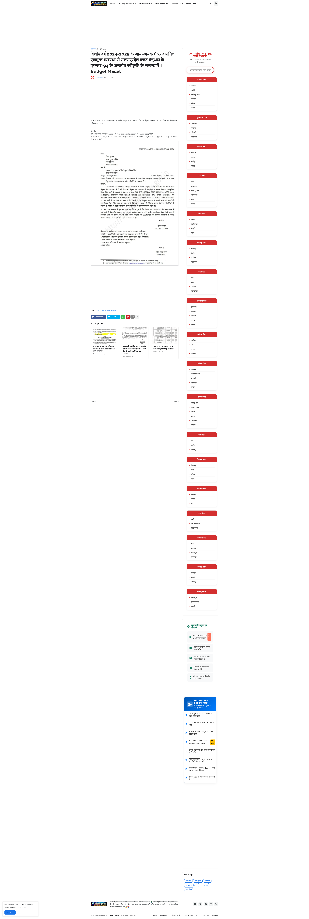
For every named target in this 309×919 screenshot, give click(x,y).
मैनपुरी (193, 228)
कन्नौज (193, 425)
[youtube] (206, 904)
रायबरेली (193, 99)
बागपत (193, 204)
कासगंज (193, 353)
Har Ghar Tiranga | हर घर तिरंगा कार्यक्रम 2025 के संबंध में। (164, 347)
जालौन (193, 445)
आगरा (193, 219)
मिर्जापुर (193, 573)
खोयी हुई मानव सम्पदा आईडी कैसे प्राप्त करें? (200, 715)
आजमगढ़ (194, 494)
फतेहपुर (193, 128)
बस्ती (192, 519)
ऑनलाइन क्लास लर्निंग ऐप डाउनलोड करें (201, 677)
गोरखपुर (193, 249)
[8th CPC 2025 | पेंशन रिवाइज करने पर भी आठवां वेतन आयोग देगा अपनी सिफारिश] (104, 335)
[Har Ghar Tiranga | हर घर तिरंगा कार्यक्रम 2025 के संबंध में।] (164, 335)
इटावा (193, 416)
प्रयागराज (194, 123)
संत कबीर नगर (195, 523)
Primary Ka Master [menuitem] (126, 3)
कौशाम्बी (193, 132)
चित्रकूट (194, 465)
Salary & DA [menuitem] (177, 3)
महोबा (192, 479)
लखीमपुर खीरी (195, 94)
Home (154, 915)
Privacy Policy (176, 915)
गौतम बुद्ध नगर (195, 190)
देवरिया (193, 253)
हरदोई (193, 90)
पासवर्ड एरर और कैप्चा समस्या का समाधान (201, 742)
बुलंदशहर (194, 186)
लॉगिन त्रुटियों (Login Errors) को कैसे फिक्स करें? (201, 760)
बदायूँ (192, 282)
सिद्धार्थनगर (194, 528)
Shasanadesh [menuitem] (144, 3)
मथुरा (192, 233)
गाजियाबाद (194, 195)
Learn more (22, 907)
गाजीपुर (193, 161)
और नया (94, 401)
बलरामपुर (194, 553)
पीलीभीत (193, 286)
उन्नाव (193, 108)
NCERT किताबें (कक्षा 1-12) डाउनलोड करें (201, 637)
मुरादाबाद (193, 307)
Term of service (191, 915)
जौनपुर (193, 166)
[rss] (216, 904)
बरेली (192, 278)
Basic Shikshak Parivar (110, 915)
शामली (193, 606)
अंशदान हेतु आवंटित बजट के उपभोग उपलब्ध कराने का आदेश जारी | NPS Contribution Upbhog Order (134, 350)
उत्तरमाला (207, 881)
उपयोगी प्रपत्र (203, 885)
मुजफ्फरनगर (195, 602)
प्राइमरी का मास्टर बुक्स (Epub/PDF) (201, 667)
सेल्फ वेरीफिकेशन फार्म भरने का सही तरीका (202, 751)
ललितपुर (193, 450)
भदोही (193, 577)
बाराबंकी (193, 378)
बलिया (193, 499)
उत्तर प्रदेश (198, 881)
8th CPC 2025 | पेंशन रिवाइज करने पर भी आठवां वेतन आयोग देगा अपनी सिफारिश (104, 348)
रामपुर (193, 320)
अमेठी (192, 387)
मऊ (192, 503)
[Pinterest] (128, 317)
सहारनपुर (194, 597)
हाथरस (193, 349)
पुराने (175, 401)
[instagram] (211, 904)
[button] (211, 3)
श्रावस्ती (193, 557)
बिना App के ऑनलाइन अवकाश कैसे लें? (202, 778)
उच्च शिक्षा (188, 881)
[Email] (132, 317)
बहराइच (193, 548)
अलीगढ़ (193, 340)
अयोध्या (193, 369)
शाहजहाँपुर (194, 291)
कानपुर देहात (195, 407)
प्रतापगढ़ (194, 137)
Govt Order (101, 49)
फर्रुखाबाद (194, 420)
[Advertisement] (154, 28)
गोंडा (192, 544)
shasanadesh (110, 310)
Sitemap (215, 915)
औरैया (193, 412)
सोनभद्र (193, 582)
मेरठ (192, 182)
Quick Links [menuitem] (191, 3)
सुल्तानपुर (194, 382)
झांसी (192, 441)
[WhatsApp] (123, 317)
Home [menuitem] (112, 3)
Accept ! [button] (10, 912)
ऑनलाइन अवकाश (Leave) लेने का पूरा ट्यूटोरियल (202, 769)
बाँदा (192, 470)
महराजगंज (194, 262)
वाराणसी (193, 153)
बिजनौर (193, 315)
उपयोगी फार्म (189, 889)
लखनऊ (193, 86)
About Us (164, 915)
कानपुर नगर (194, 403)
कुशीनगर (193, 257)
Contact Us (204, 915)
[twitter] (200, 904)
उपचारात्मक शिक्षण (191, 885)
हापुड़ (192, 199)
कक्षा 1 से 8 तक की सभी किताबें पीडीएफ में (202, 658)
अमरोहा (193, 311)
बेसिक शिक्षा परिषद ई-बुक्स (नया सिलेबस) (202, 648)
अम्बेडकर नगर (195, 374)
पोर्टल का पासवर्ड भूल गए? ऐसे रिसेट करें (201, 732)
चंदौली (193, 157)
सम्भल (193, 324)
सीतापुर (193, 103)
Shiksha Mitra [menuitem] (161, 3)
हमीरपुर (193, 474)
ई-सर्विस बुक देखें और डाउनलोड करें (202, 724)
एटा (192, 345)
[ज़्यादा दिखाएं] (137, 317)
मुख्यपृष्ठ (93, 49)
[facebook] (195, 904)
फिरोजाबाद (194, 224)
